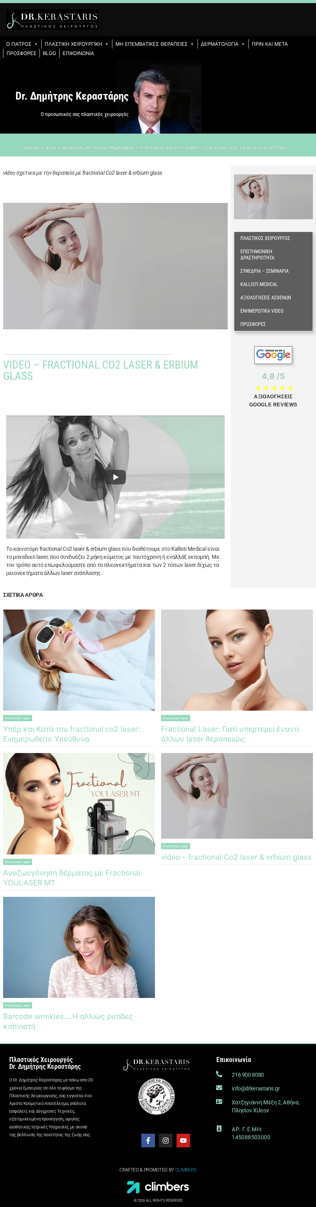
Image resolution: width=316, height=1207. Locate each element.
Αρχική (32, 148)
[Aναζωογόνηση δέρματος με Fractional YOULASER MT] (79, 803)
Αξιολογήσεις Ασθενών (265, 298)
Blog (49, 53)
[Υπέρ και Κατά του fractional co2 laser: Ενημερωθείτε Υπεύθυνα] (79, 660)
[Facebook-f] (148, 1140)
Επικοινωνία (78, 53)
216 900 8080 (248, 1075)
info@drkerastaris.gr (256, 1088)
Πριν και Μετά (270, 44)
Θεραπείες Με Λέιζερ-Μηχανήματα (98, 148)
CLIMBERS (186, 1170)
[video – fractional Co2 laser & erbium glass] (237, 796)
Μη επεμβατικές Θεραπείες (151, 44)
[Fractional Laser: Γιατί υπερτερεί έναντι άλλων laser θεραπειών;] (237, 660)
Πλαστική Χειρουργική (73, 44)
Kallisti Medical (259, 284)
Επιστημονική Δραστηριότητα (257, 255)
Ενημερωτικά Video (262, 311)
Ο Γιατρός (18, 44)
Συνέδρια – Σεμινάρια (264, 271)
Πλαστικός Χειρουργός (265, 238)
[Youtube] (183, 1140)
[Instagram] (166, 1140)
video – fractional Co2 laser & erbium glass (236, 857)
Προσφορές (21, 53)
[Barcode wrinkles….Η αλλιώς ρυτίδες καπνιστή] (79, 947)
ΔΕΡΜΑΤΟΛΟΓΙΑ (220, 44)
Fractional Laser (160, 148)
